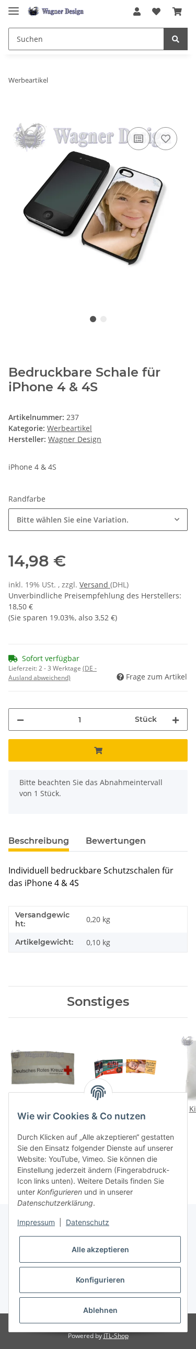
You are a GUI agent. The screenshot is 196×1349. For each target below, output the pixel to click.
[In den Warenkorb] (16, 113)
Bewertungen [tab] (116, 841)
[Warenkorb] (177, 11)
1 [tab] (93, 319)
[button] (137, 11)
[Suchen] (176, 39)
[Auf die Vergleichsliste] (138, 138)
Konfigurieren (100, 1279)
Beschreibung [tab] (38, 841)
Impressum (36, 1222)
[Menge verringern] (20, 719)
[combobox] (98, 519)
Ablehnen (100, 1310)
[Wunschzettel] (156, 11)
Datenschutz (87, 1222)
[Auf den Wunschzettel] (165, 138)
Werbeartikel (69, 428)
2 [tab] (103, 319)
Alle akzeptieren (100, 1249)
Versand (94, 585)
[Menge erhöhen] (175, 719)
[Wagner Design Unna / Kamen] (56, 12)
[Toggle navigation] (13, 6)
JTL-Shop (116, 1335)
